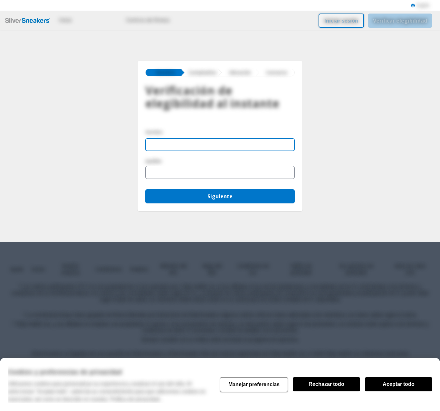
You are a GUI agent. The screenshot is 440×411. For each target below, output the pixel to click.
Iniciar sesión (341, 20)
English (423, 5)
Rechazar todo (326, 384)
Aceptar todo (399, 384)
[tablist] (220, 72)
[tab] (164, 72)
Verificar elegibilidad (400, 20)
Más (190, 20)
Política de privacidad (135, 399)
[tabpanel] (220, 153)
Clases (95, 20)
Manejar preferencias (254, 384)
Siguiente (220, 196)
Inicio (65, 20)
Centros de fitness (148, 20)
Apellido (153, 161)
